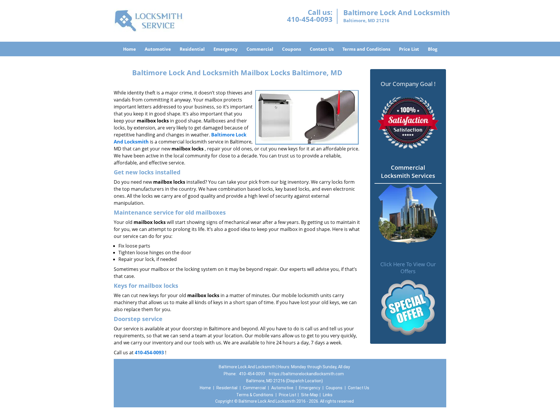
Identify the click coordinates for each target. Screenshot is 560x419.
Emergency (226, 49)
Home (129, 49)
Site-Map (309, 394)
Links (327, 394)
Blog (432, 49)
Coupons (291, 49)
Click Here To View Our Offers (408, 268)
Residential (192, 49)
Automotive (158, 49)
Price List (409, 49)
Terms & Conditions (254, 394)
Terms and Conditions (366, 49)
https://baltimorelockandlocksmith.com (306, 373)
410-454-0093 (309, 19)
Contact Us (322, 49)
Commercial (259, 49)
